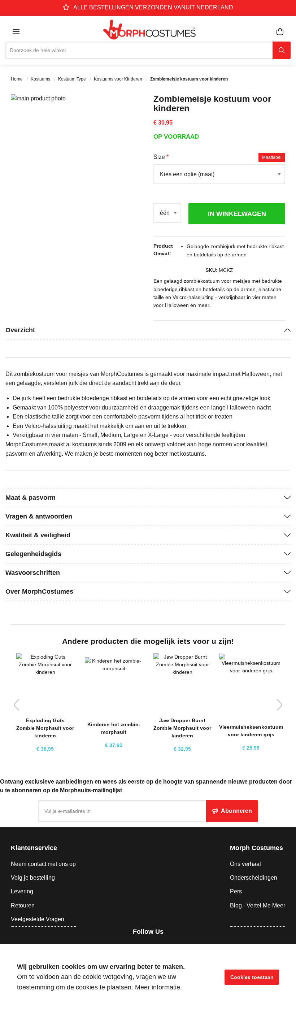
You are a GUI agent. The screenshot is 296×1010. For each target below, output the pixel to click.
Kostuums (41, 79)
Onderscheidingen (253, 878)
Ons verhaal (245, 864)
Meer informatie (157, 987)
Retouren (23, 905)
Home (17, 79)
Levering (22, 891)
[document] (148, 977)
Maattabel (272, 157)
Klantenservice (34, 848)
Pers (236, 891)
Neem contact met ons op (43, 864)
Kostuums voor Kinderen (118, 79)
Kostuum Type (72, 79)
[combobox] (139, 50)
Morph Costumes (256, 848)
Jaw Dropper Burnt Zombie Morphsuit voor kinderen (182, 728)
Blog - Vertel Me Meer (257, 905)
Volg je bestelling (33, 878)
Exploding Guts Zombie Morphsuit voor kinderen (45, 728)
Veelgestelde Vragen (37, 919)
